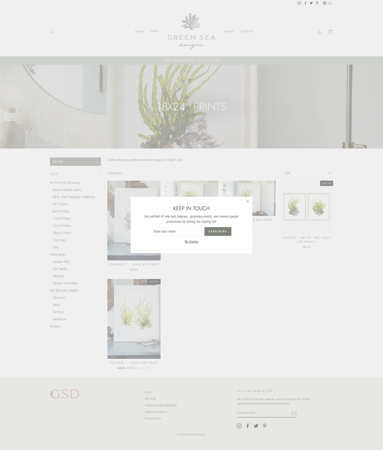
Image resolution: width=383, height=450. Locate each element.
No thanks (191, 241)
